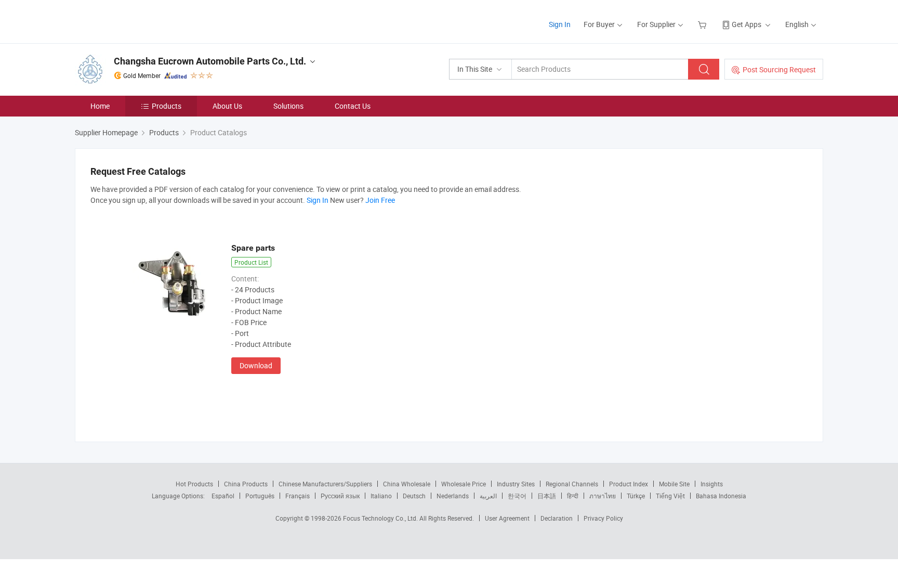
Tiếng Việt (670, 496)
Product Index (628, 484)
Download (256, 365)
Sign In (560, 24)
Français (297, 496)
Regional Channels (572, 484)
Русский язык (340, 496)
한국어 (517, 496)
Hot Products (194, 484)
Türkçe (636, 496)
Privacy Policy (603, 518)
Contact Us (353, 106)
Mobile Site (674, 484)
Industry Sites (516, 484)
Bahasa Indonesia (721, 496)
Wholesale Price (463, 484)
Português (259, 496)
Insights (712, 484)
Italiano (381, 496)
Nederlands (453, 496)
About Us (227, 106)
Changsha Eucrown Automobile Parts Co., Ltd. (210, 61)
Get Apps (746, 24)
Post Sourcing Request (779, 69)
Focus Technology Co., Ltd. (381, 518)
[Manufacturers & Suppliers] (141, 20)
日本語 (546, 496)
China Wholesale (406, 484)
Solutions (288, 106)
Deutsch (414, 496)
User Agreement (507, 518)
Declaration (556, 518)
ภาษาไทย (602, 496)
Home (100, 106)
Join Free (380, 200)
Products (166, 106)
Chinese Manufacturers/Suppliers (325, 484)
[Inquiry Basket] (703, 24)
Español (223, 496)
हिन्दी (572, 496)
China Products (246, 484)
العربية (488, 496)
